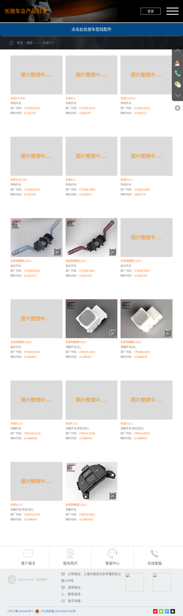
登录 (151, 11)
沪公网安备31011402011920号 (58, 611)
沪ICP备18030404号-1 (21, 611)
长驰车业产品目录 (25, 11)
